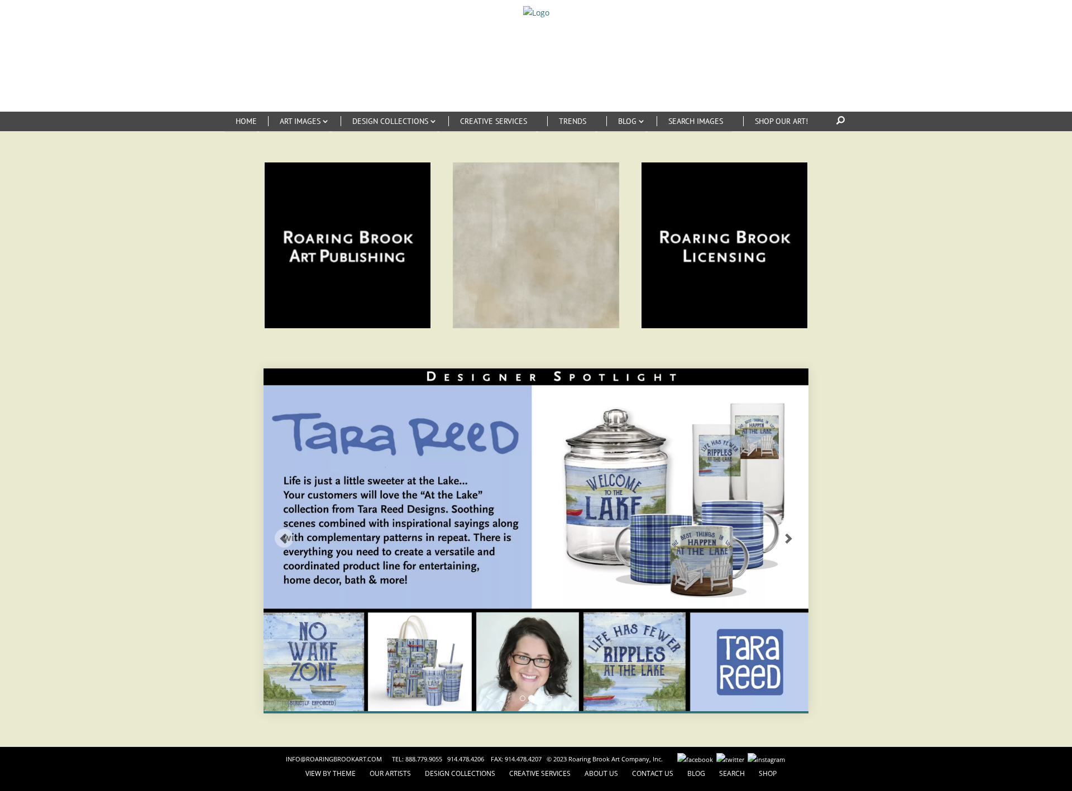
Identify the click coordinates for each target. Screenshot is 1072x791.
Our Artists (390, 773)
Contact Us (652, 773)
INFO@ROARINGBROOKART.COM (334, 759)
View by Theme (330, 773)
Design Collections (460, 773)
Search (732, 773)
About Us (601, 773)
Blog (696, 773)
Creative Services (540, 773)
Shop (768, 773)
